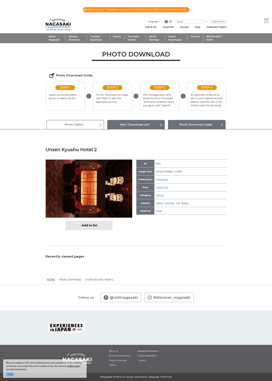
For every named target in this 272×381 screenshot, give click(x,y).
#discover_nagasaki (171, 297)
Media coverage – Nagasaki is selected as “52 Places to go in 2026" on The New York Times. (137, 9)
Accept (10, 374)
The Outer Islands (133, 38)
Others (160, 195)
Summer (170, 203)
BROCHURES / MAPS (214, 38)
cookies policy (73, 366)
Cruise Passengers (175, 38)
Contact (195, 36)
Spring (159, 203)
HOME (51, 279)
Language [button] (153, 21)
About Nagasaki (54, 38)
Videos (112, 365)
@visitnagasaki (124, 297)
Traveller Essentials (96, 38)
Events (117, 36)
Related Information (148, 351)
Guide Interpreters (147, 355)
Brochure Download (119, 355)
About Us (113, 351)
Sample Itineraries (74, 38)
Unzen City (162, 187)
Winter (185, 203)
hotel (159, 210)
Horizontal (161, 179)
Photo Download (70, 279)
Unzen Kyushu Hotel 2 (99, 279)
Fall (178, 203)
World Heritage (154, 38)
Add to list (89, 225)
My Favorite (219, 21)
